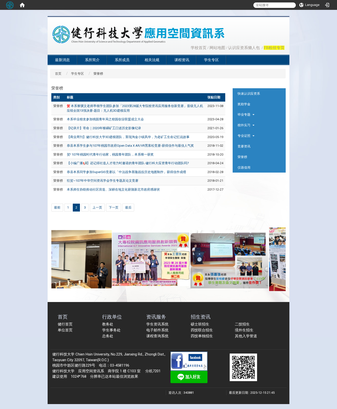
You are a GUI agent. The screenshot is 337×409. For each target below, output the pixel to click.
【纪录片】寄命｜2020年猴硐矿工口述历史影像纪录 (104, 128)
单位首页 (65, 330)
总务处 (107, 336)
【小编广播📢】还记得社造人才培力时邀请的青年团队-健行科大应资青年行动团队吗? (128, 163)
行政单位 (112, 316)
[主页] (156, 34)
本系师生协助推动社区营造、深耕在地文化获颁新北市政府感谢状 (113, 189)
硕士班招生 (200, 324)
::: (188, 47)
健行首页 (65, 324)
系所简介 (92, 60)
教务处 (107, 324)
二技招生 (242, 324)
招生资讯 (200, 316)
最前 (57, 207)
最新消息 (62, 60)
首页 (58, 73)
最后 (128, 207)
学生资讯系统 (157, 324)
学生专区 (211, 60)
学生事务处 (111, 330)
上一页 (97, 207)
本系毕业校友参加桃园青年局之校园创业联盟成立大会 (105, 119)
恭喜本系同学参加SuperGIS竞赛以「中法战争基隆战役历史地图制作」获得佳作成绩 (126, 172)
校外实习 (244, 125)
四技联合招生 (202, 330)
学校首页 (198, 48)
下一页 (113, 207)
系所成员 (122, 60)
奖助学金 (244, 104)
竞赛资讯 (244, 146)
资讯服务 (156, 316)
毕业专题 (244, 114)
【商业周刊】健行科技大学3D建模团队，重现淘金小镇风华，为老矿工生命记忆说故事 (128, 137)
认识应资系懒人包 (244, 48)
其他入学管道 (246, 336)
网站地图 (217, 48)
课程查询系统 (157, 336)
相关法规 (152, 60)
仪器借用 (244, 167)
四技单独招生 (202, 336)
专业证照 (244, 136)
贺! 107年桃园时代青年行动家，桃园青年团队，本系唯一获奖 (110, 154)
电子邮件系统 (157, 330)
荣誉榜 (242, 157)
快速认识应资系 (249, 93)
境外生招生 (244, 330)
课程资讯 (181, 60)
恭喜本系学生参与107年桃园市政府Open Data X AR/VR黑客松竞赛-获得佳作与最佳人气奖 (130, 145)
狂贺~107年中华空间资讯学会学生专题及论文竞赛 (102, 180)
